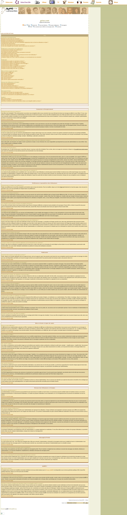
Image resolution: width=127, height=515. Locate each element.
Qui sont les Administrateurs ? (8, 83)
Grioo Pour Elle (25, 2)
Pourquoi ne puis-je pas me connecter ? (10, 38)
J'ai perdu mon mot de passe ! (8, 43)
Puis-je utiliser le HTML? (7, 73)
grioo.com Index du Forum (7, 33)
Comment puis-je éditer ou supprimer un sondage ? (13, 66)
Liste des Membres (43, 25)
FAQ (29, 25)
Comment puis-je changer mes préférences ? (12, 50)
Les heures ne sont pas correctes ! (9, 51)
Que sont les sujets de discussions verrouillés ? (12, 79)
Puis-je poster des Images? (7, 75)
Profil (31, 26)
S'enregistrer (64, 25)
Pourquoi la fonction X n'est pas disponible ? (11, 99)
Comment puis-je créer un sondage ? (10, 64)
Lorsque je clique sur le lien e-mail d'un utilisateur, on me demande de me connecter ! (21, 57)
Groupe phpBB (49, 470)
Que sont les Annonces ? (7, 77)
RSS (25, 25)
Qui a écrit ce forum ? (6, 98)
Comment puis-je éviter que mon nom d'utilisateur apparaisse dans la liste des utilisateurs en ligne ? (24, 42)
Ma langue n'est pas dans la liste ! (9, 53)
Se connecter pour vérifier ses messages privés (44, 26)
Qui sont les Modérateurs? (7, 84)
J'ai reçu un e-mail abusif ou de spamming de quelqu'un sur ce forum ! (17, 94)
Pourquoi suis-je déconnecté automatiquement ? (12, 41)
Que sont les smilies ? (6, 74)
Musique (71, 2)
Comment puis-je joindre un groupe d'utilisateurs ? (13, 87)
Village (44, 2)
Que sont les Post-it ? (6, 78)
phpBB (7, 508)
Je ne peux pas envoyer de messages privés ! (12, 92)
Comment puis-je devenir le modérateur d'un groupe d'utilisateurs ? (17, 88)
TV (58, 2)
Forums (85, 2)
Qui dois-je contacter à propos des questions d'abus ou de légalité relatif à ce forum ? (21, 101)
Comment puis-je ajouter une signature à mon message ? (14, 63)
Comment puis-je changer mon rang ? (10, 56)
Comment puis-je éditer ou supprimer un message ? (13, 62)
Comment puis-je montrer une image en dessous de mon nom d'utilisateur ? (19, 54)
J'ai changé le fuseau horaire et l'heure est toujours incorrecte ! (16, 52)
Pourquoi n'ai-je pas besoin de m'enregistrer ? (12, 40)
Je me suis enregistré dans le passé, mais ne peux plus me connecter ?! (18, 46)
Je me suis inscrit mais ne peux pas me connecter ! (13, 44)
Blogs (116, 2)
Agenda (98, 2)
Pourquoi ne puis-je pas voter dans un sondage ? (13, 68)
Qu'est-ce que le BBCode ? (7, 72)
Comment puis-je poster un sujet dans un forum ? (12, 61)
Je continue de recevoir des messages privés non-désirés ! (15, 93)
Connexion (59, 26)
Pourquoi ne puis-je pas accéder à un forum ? (12, 67)
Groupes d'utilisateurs (54, 25)
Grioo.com (9, 2)
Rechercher (34, 25)
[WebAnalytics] (3, 514)
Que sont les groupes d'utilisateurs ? (9, 85)
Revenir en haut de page (7, 119)
